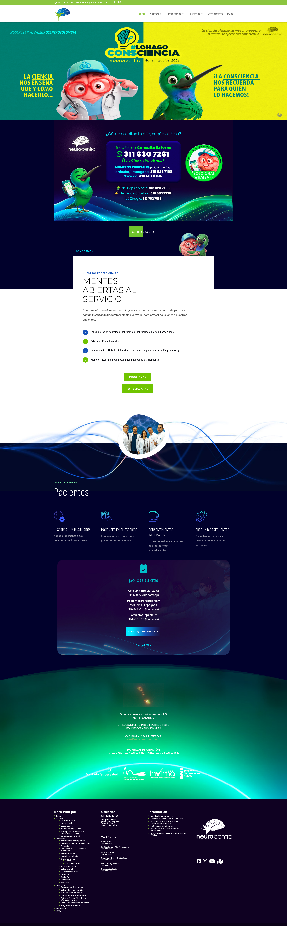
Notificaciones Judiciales (162, 826)
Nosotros (155, 14)
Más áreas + (143, 645)
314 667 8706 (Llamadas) (143, 619)
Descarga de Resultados (72, 887)
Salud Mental (67, 869)
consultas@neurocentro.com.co (143, 631)
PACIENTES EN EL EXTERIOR (119, 529)
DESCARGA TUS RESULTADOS (72, 529)
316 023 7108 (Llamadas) (143, 605)
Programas (174, 14)
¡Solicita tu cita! (143, 580)
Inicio (142, 14)
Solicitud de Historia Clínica (73, 890)
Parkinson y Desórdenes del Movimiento (73, 849)
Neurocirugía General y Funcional (76, 843)
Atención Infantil (68, 866)
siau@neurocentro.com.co (143, 739)
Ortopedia (65, 879)
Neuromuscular (68, 853)
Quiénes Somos (68, 820)
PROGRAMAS (137, 377)
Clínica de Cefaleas (74, 863)
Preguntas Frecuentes (71, 905)
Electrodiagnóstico (69, 871)
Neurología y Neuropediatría (74, 840)
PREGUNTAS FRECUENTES (212, 529)
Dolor (68, 860)
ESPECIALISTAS (137, 389)
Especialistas (67, 826)
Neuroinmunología (69, 856)
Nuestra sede (67, 823)
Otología (65, 877)
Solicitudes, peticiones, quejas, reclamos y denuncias (164, 822)
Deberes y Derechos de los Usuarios (167, 818)
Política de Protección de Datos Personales (165, 829)
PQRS (230, 14)
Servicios (65, 882)
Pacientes (194, 14)
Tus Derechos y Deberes (72, 892)
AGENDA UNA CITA (143, 232)
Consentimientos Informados (74, 895)
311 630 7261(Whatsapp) (143, 595)
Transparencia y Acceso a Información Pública (72, 832)
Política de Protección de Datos (75, 902)
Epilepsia (65, 846)
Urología (65, 874)
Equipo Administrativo (71, 828)
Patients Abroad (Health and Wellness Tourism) (73, 899)
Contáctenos (215, 14)
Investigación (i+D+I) (70, 836)
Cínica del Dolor (68, 859)
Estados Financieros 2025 (162, 816)
